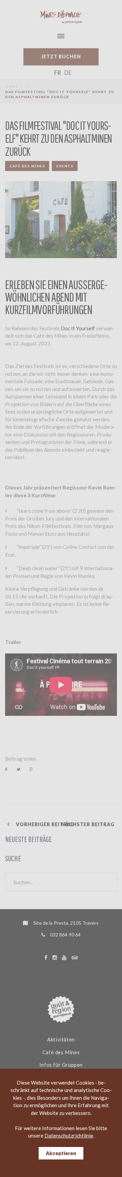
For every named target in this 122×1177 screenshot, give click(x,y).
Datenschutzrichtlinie (68, 1135)
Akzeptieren (61, 1153)
